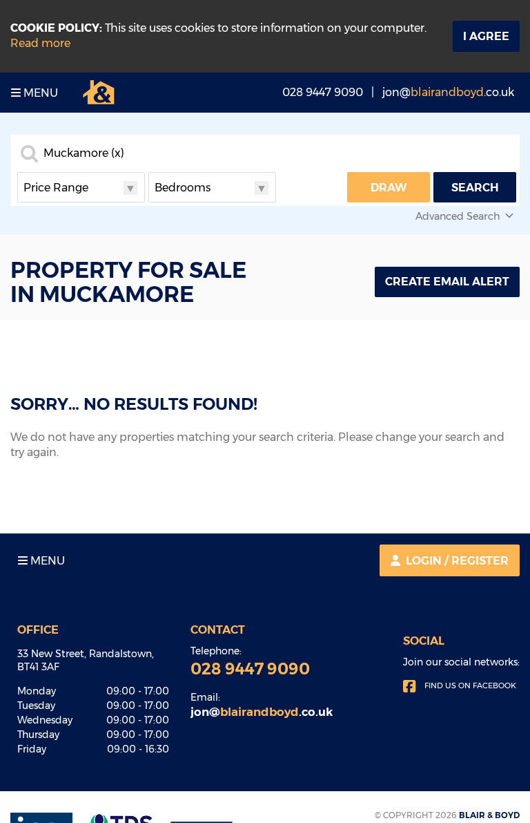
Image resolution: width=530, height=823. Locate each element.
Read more (40, 43)
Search (475, 187)
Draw (389, 187)
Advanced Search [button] (457, 216)
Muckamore (83, 153)
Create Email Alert (447, 281)
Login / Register (457, 560)
